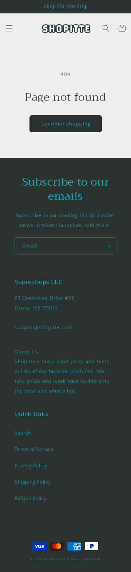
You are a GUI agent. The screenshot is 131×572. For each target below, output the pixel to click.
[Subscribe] (108, 245)
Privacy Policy (31, 466)
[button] (9, 28)
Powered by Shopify (86, 559)
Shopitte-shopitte (56, 559)
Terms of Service (34, 449)
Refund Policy (31, 499)
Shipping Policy (33, 482)
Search (23, 433)
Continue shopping (65, 124)
